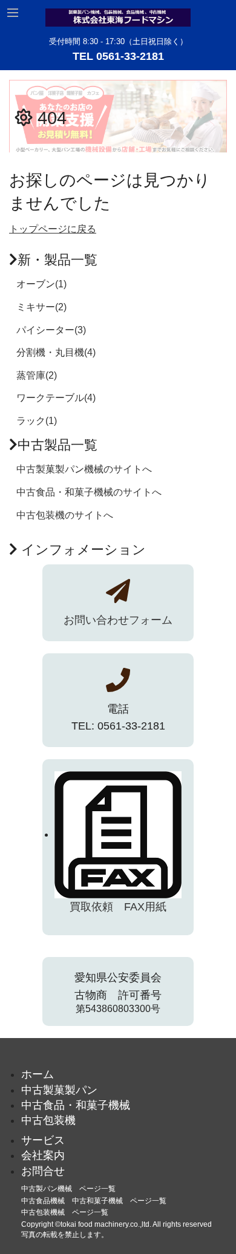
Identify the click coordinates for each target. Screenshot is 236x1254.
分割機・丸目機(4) (56, 352)
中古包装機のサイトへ (64, 515)
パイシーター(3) (51, 330)
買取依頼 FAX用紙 (118, 907)
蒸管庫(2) (36, 375)
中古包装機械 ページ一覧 (64, 1212)
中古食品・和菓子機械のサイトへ (89, 492)
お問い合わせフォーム (118, 620)
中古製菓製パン (59, 1090)
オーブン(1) (41, 284)
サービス (43, 1140)
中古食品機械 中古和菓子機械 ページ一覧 (93, 1201)
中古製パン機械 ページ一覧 (68, 1188)
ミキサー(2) (41, 307)
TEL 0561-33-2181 (118, 56)
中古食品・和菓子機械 (75, 1105)
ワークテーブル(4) (56, 398)
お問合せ (43, 1171)
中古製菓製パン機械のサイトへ (84, 469)
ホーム (37, 1074)
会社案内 (43, 1155)
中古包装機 (48, 1120)
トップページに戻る (52, 229)
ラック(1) (36, 421)
